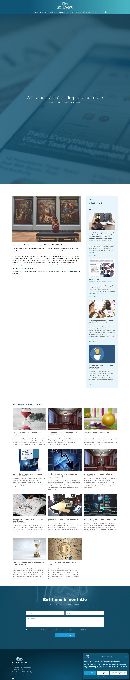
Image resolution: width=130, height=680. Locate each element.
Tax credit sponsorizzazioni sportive (98, 432)
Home (36, 12)
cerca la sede (73, 271)
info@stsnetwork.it (54, 271)
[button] (126, 657)
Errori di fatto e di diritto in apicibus (62, 432)
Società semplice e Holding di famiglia (63, 519)
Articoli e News (75, 12)
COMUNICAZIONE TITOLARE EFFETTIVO (100, 519)
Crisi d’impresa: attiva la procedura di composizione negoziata (62, 475)
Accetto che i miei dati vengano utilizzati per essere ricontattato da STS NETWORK (57, 630)
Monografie (63, 12)
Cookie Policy (101, 677)
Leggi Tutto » (92, 255)
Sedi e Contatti (88, 12)
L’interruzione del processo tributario (98, 474)
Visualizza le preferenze (118, 673)
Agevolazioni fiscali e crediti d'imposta (25, 245)
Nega (103, 673)
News (42, 245)
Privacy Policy (109, 677)
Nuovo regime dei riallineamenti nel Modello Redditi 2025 (101, 321)
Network (43, 12)
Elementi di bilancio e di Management (27, 474)
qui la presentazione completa (27, 268)
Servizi (52, 12)
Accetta (90, 673)
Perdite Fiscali (94, 280)
